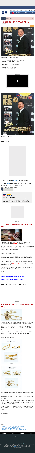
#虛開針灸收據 (14, 284)
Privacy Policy (14, 436)
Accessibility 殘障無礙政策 (6, 436)
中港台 (29, 12)
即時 (13, 12)
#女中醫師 (5, 284)
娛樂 (32, 12)
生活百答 (25, 12)
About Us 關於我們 (31, 436)
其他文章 (3, 18)
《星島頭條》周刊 (6, 141)
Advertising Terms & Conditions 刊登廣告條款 (17, 443)
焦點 (19, 12)
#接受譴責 (9, 284)
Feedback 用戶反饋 (23, 437)
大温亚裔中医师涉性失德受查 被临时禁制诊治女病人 (15, 279)
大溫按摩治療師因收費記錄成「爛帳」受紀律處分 (15, 276)
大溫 (25, 284)
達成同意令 (15, 243)
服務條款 (17, 437)
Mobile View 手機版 (17, 448)
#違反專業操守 (19, 284)
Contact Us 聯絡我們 (23, 436)
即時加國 (5, 15)
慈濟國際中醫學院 (15, 263)
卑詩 (23, 284)
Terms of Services (13, 437)
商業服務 (30, 10)
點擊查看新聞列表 (9, 18)
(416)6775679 (15, 180)
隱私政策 (17, 436)
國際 (16, 12)
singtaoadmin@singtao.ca (17, 446)
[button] (33, 11)
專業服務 (26, 10)
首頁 (10, 12)
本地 (21, 12)
